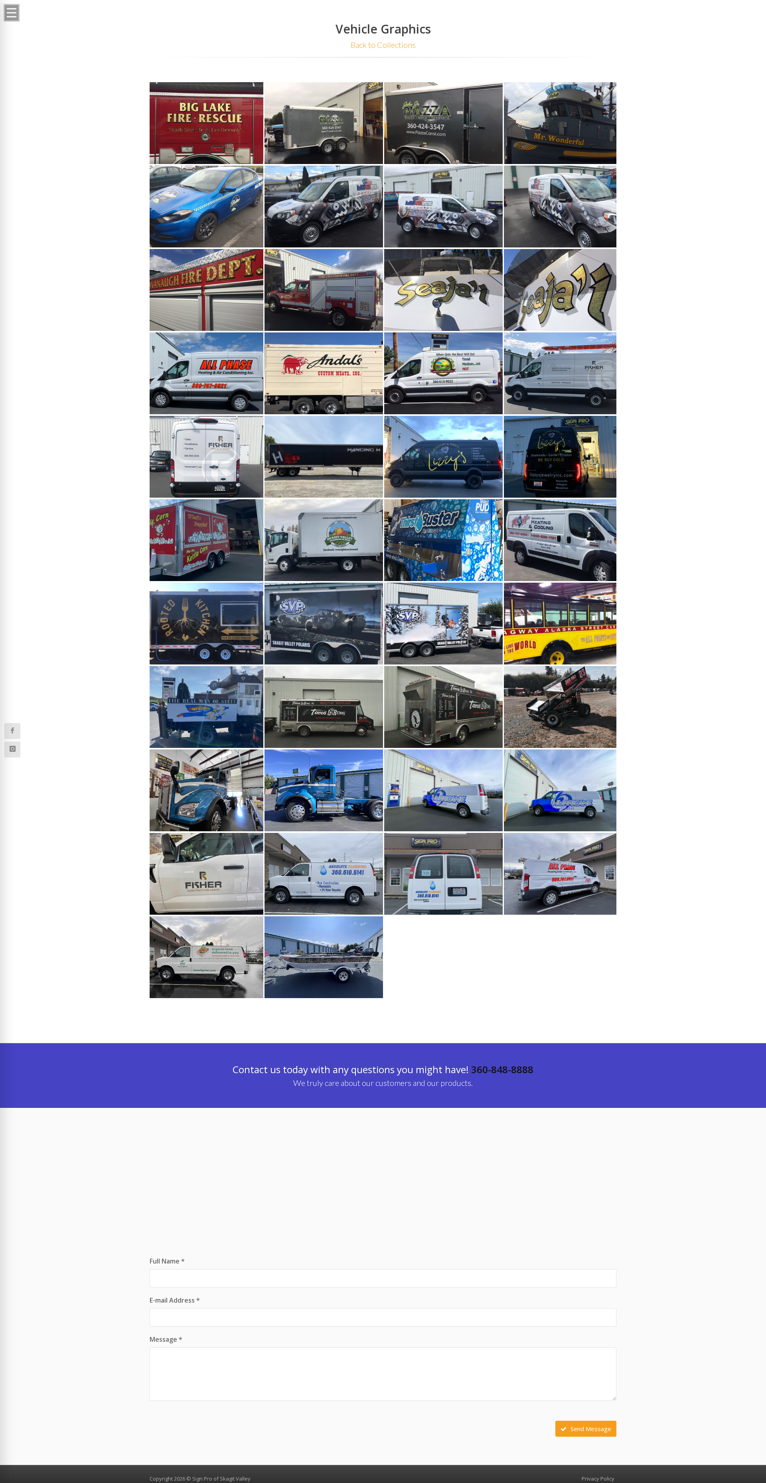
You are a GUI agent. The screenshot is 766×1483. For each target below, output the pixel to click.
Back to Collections (383, 44)
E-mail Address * (175, 1300)
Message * (166, 1339)
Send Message (590, 1429)
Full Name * (167, 1261)
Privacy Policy (598, 1478)
